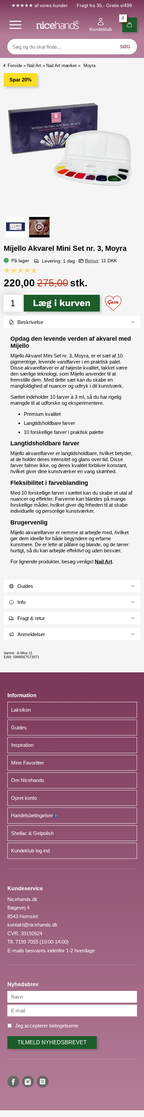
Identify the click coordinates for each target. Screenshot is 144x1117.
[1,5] (12, 270)
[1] (8, 270)
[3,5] (25, 270)
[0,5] (5, 270)
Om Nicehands (27, 780)
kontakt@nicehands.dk (32, 925)
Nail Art (103, 561)
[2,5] (18, 270)
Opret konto (24, 798)
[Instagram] (28, 1081)
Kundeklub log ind (30, 850)
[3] (22, 270)
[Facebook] (13, 1081)
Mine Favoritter (27, 763)
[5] (35, 270)
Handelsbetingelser (32, 815)
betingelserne (63, 1025)
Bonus (91, 260)
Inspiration (22, 745)
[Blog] (43, 1081)
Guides (19, 727)
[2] (15, 270)
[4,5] (32, 270)
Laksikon (21, 710)
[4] (28, 270)
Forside (15, 65)
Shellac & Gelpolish (32, 833)
